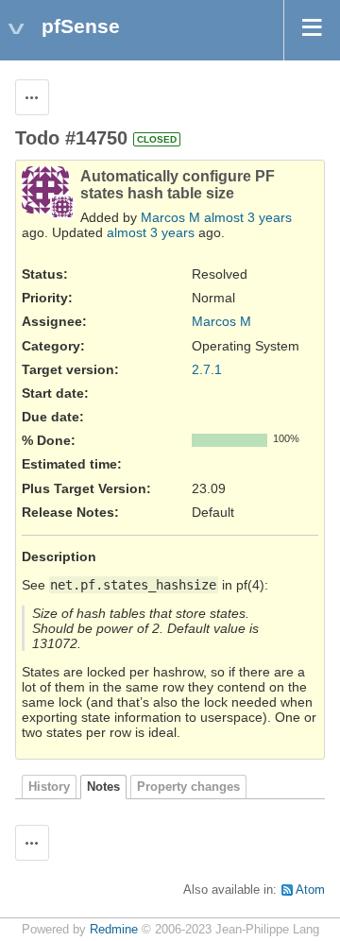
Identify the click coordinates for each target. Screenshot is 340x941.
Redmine (114, 929)
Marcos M (170, 217)
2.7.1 (207, 369)
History (49, 787)
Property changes (188, 787)
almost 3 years (248, 217)
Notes (103, 787)
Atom (310, 890)
